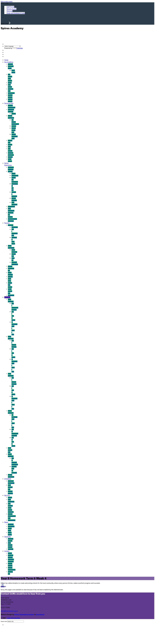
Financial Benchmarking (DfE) (12, 516)
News (6, 522)
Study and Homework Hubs (16, 13)
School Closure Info (10, 291)
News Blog (11, 524)
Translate (19, 48)
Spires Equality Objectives (11, 510)
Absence (10, 277)
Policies (10, 497)
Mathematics (14, 175)
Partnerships (11, 206)
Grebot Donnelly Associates (24, 614)
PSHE (9, 147)
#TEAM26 (7, 479)
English (13, 173)
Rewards (10, 157)
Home (6, 60)
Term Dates (11, 295)
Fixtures (13, 114)
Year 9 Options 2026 (10, 450)
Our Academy (8, 62)
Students (7, 297)
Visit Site (3, 586)
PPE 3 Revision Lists (10, 487)
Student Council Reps (13, 130)
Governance (11, 93)
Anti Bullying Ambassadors (15, 122)
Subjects (10, 171)
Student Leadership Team (14, 136)
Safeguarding (11, 520)
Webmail (9, 11)
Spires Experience (8, 164)
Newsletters (11, 526)
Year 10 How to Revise (13, 442)
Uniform (10, 266)
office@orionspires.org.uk (9, 611)
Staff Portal (10, 7)
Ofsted (10, 83)
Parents (7, 223)
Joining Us (10, 225)
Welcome (10, 64)
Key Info (7, 495)
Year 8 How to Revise (13, 353)
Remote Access (11, 9)
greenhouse (40, 614)
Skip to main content (6, 1)
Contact (6, 551)
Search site (4, 621)
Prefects (13, 126)
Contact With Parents (10, 285)
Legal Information (13, 618)
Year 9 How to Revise (13, 390)
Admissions (14, 227)
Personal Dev (8, 103)
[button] (9, 23)
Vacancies (7, 537)
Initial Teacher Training (10, 545)
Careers (10, 145)
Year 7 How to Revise (13, 316)
